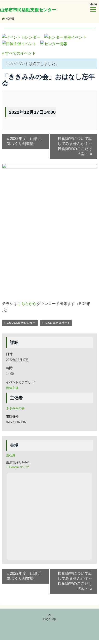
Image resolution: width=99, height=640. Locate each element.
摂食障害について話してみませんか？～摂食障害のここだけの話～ (75, 146)
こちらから (27, 304)
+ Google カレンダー (20, 322)
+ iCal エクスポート (56, 322)
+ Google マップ (17, 467)
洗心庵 (10, 455)
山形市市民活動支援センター (28, 9)
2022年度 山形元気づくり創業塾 (24, 141)
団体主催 (12, 388)
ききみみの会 (15, 408)
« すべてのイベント (19, 53)
